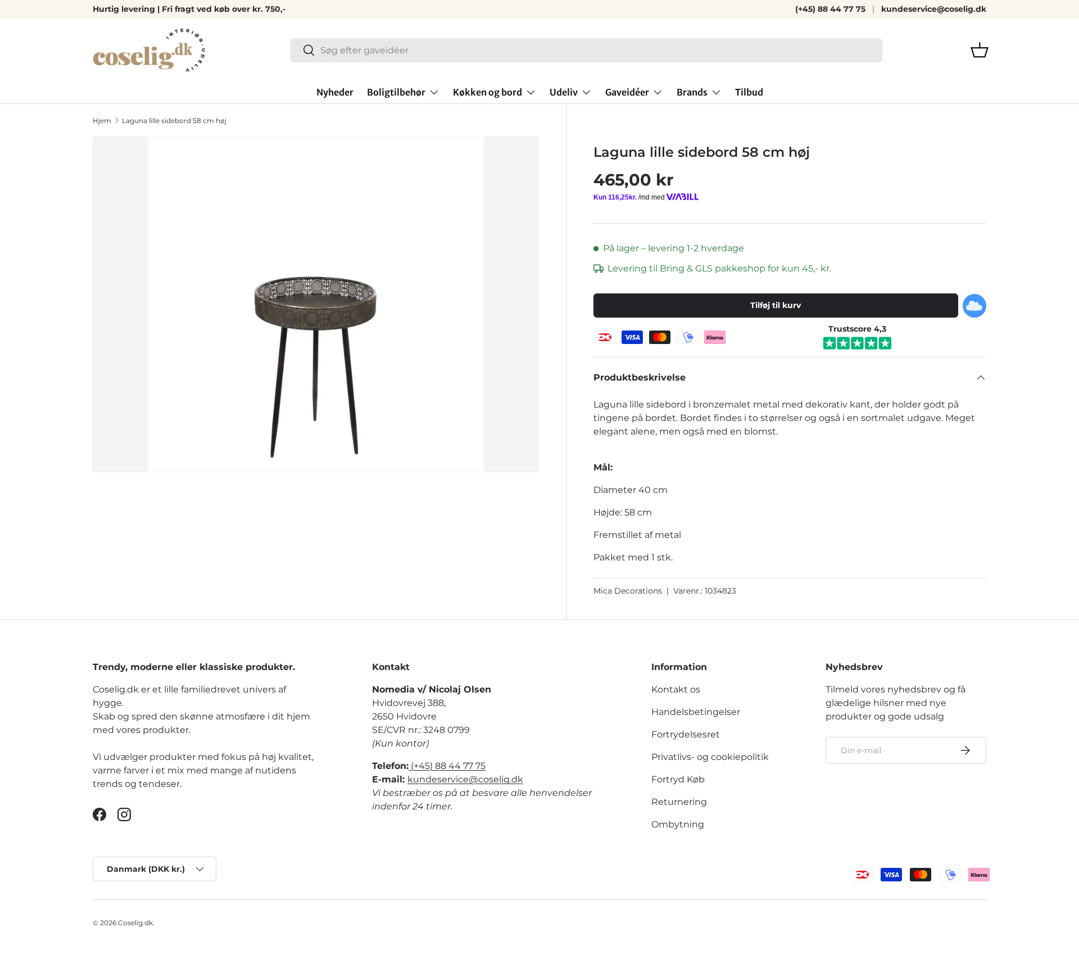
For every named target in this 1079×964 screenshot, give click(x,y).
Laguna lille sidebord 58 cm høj (174, 120)
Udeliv (564, 92)
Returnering (679, 801)
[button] (979, 50)
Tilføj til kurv (775, 305)
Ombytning (677, 824)
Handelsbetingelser (695, 712)
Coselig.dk (135, 922)
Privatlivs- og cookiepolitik (710, 757)
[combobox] (586, 50)
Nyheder (334, 92)
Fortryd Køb (678, 779)
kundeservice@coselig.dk (933, 9)
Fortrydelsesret (685, 734)
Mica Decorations (627, 591)
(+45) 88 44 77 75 (830, 9)
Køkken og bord (487, 92)
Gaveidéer (627, 92)
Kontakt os (675, 689)
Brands (692, 92)
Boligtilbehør (396, 92)
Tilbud (749, 92)
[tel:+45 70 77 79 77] (410, 766)
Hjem (102, 120)
